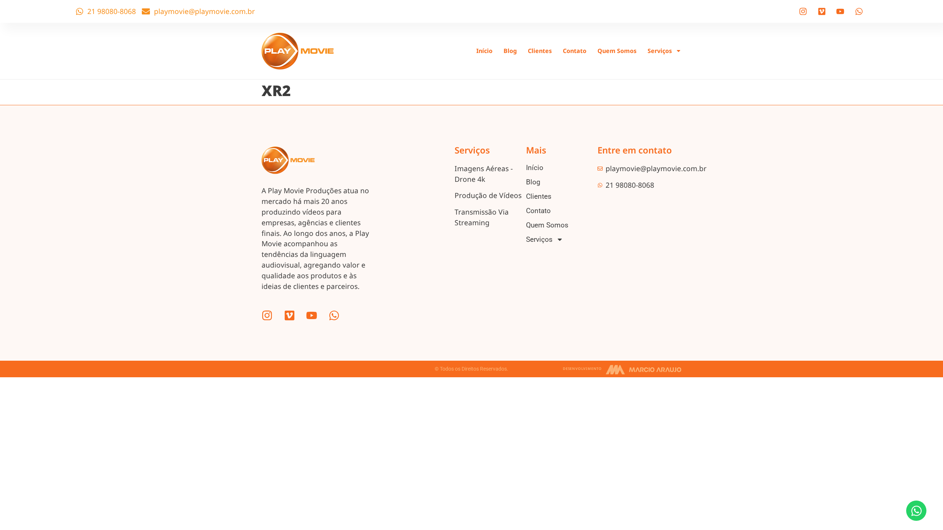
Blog (510, 51)
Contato (574, 51)
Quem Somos (617, 51)
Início (484, 51)
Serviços (660, 51)
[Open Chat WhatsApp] (916, 511)
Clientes (540, 51)
